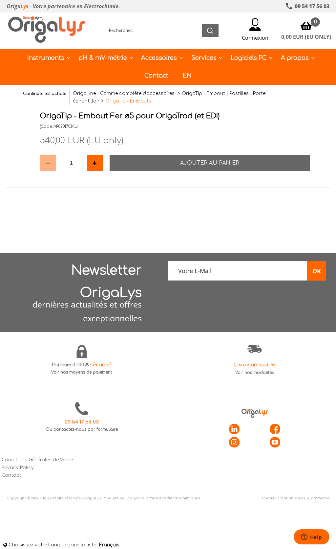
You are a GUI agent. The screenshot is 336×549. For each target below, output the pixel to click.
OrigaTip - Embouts (128, 101)
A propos (295, 58)
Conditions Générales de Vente (37, 459)
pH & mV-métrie (102, 58)
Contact (156, 75)
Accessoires (159, 58)
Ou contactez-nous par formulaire (82, 429)
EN (187, 75)
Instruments (45, 58)
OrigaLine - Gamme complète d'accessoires (124, 93)
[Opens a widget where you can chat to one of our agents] (311, 537)
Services (204, 58)
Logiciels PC (249, 58)
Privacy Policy (18, 467)
